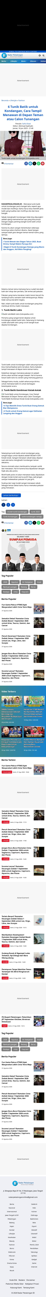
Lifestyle (13, 61)
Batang (24, 587)
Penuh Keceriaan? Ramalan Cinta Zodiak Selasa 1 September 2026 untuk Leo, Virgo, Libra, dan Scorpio (16, 639)
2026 (5, 582)
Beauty (11, 1241)
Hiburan (33, 61)
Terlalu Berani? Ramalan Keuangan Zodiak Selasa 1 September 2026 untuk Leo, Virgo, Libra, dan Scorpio (16, 919)
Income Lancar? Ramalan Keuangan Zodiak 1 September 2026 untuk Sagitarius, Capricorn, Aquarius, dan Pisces (16, 674)
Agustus (14, 582)
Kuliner (43, 61)
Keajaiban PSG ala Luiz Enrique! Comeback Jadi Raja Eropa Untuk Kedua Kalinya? (11, 743)
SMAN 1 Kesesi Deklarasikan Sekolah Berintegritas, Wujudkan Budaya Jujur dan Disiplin (11, 714)
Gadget (34, 1259)
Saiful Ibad (26, 123)
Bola (34, 1223)
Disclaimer (30, 1280)
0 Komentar (9, 164)
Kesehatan (12, 1237)
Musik (12, 1271)
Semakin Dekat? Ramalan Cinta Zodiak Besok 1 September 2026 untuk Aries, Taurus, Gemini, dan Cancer (16, 622)
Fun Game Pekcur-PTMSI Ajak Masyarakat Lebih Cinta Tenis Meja (17, 606)
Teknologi (34, 1252)
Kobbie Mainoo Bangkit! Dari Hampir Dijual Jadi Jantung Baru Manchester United (34, 743)
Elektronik (11, 1252)
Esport (34, 1226)
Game (34, 1263)
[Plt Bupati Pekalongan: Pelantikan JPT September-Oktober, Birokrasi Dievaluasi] (39, 1021)
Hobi (34, 1208)
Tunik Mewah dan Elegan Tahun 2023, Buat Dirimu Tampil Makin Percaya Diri (22, 242)
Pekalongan (7, 772)
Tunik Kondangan (10, 516)
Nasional (12, 1208)
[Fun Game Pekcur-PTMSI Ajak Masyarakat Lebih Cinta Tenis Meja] (39, 609)
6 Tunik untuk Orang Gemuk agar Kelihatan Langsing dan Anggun (22, 412)
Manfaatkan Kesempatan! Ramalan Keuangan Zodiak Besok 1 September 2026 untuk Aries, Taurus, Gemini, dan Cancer (16, 938)
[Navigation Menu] (43, 55)
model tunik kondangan (17, 512)
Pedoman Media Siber (15, 1284)
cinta (15, 592)
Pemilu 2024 (34, 1245)
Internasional (12, 1212)
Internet (34, 1267)
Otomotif (34, 1234)
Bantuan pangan (10, 587)
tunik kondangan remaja (32, 516)
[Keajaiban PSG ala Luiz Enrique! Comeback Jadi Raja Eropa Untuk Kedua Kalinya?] (11, 732)
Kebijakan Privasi (32, 1284)
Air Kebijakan (27, 582)
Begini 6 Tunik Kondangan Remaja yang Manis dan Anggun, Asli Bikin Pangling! (23, 248)
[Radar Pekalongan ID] (12, 56)
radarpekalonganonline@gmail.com (23, 1197)
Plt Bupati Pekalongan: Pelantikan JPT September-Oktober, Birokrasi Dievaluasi (16, 1019)
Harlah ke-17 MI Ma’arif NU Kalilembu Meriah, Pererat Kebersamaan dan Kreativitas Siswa (34, 713)
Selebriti (34, 1204)
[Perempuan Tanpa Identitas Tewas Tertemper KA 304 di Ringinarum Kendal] (39, 973)
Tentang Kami (28, 1287)
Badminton (34, 1219)
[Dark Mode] (40, 55)
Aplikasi (34, 1256)
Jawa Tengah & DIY (12, 1215)
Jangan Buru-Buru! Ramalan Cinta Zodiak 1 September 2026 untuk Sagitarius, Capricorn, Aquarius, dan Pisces (16, 657)
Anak (39, 582)
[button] (4, 61)
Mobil (34, 1237)
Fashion (21, 100)
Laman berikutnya (10, 495)
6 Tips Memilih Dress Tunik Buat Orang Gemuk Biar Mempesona (23, 407)
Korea (12, 1259)
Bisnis (23, 61)
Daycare (25, 592)
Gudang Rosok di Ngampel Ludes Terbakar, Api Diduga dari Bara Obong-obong (16, 955)
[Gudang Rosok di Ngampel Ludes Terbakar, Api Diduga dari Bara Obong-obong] (39, 957)
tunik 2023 (35, 512)
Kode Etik (13, 1280)
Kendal (5, 962)
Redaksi (22, 1280)
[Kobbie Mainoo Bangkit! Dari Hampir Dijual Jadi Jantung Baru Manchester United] (34, 732)
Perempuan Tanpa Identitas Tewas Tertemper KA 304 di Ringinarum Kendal (16, 971)
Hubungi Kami (16, 1287)
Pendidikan (34, 1248)
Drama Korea (12, 1263)
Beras (33, 587)
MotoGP (34, 1230)
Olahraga (34, 1215)
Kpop (12, 1267)
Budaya (6, 592)
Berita (3, 61)
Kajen (5, 1026)
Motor (34, 1241)
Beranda (4, 100)
